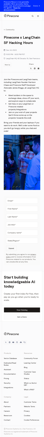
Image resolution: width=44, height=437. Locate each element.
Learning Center (30, 363)
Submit (11, 248)
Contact (7, 420)
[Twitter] (6, 342)
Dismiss (35, 6)
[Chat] (24, 342)
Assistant (7, 369)
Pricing (6, 378)
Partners (7, 406)
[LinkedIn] (9, 342)
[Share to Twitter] (31, 68)
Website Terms (29, 406)
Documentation (10, 374)
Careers (7, 411)
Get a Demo (22, 317)
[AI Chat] (32, 16)
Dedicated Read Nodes (10, 364)
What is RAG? (29, 390)
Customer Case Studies (30, 373)
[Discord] (21, 342)
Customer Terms (30, 402)
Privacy (27, 411)
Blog (25, 367)
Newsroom (8, 415)
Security (7, 383)
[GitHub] (17, 342)
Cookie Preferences (31, 420)
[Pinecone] (11, 16)
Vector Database (10, 358)
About (6, 402)
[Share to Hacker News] (38, 68)
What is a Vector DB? (30, 384)
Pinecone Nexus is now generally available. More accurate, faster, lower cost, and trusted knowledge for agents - (17, 6)
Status (26, 378)
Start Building (22, 310)
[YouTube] (13, 342)
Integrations (8, 387)
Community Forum (31, 358)
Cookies (27, 415)
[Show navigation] (38, 16)
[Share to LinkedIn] (34, 68)
